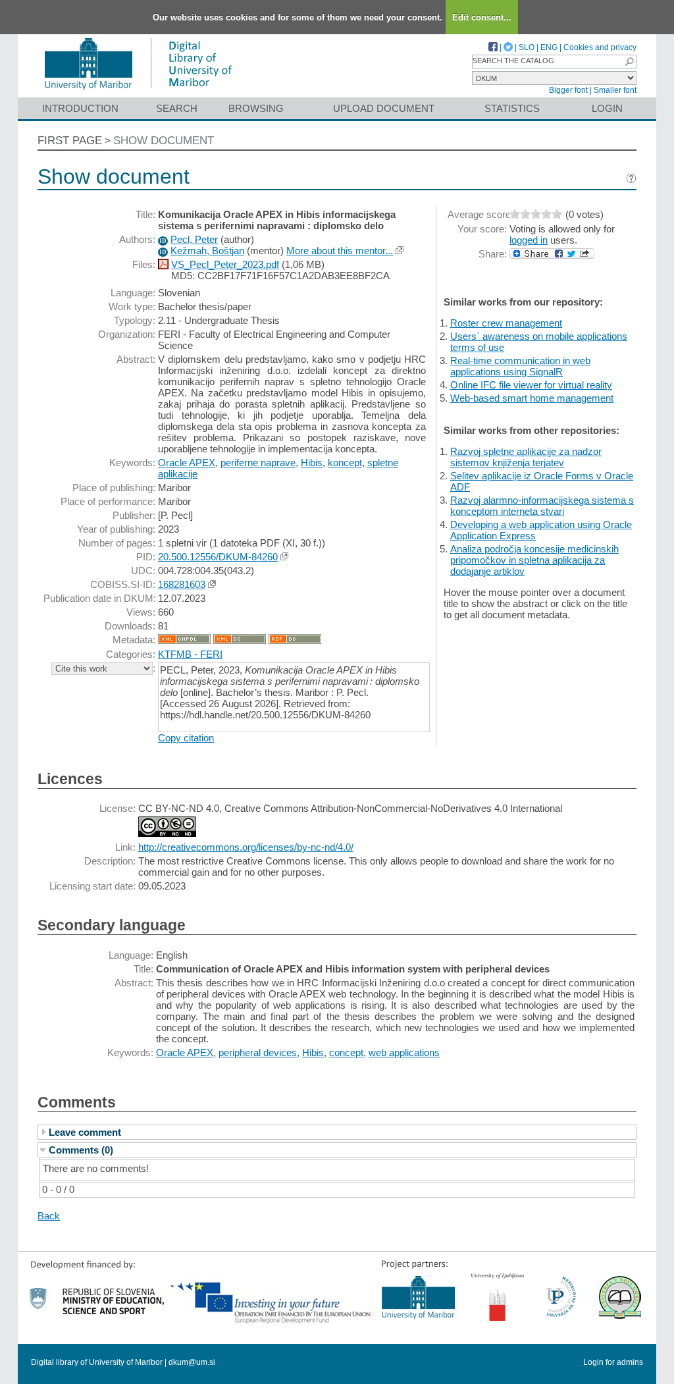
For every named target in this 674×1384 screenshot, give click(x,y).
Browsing (256, 108)
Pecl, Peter (194, 239)
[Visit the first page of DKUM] (138, 91)
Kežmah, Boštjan (207, 250)
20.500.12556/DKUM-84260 (218, 556)
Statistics (512, 108)
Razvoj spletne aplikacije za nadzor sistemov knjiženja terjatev (526, 457)
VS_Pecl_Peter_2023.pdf (225, 264)
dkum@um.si (191, 1362)
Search (176, 108)
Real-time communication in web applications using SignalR (520, 366)
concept (346, 1052)
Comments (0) (81, 1150)
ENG (548, 47)
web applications (404, 1052)
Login (607, 108)
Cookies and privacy (599, 47)
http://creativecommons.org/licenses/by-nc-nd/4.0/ (245, 847)
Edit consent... (481, 17)
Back (49, 1215)
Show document (163, 140)
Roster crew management (506, 323)
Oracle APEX (186, 462)
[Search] (629, 61)
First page (70, 140)
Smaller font (615, 90)
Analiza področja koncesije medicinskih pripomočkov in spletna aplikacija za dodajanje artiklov (534, 560)
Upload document (383, 108)
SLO (526, 47)
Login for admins (613, 1362)
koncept (345, 462)
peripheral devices (258, 1052)
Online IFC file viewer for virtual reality (531, 384)
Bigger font (568, 90)
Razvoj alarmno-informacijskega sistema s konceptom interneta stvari (542, 505)
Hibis (312, 462)
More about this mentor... (339, 250)
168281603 (181, 584)
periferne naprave (258, 462)
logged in (528, 240)
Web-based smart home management (531, 398)
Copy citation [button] (186, 737)
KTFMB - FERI (190, 654)
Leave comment (85, 1132)
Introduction (80, 108)
